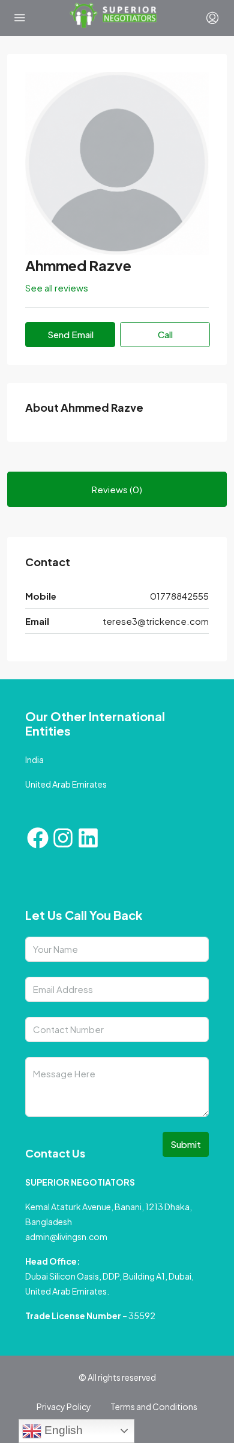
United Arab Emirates (66, 784)
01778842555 (179, 595)
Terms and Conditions (153, 1406)
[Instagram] (63, 837)
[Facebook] (37, 837)
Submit (185, 1144)
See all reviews (56, 287)
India (34, 759)
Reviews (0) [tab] (117, 489)
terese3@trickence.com (156, 621)
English (62, 1430)
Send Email (70, 334)
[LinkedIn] (88, 837)
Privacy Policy (64, 1406)
